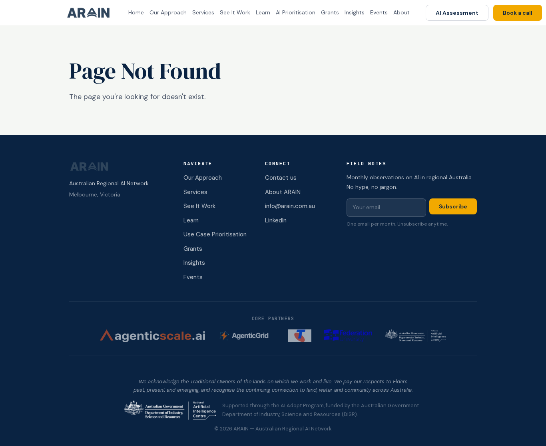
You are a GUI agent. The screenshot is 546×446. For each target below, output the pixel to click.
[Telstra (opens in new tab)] (299, 335)
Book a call (517, 12)
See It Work (235, 12)
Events (379, 12)
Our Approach (168, 12)
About (401, 12)
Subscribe (453, 206)
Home (136, 12)
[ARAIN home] (91, 13)
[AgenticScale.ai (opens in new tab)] (152, 335)
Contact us (281, 178)
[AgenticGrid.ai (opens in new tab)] (246, 335)
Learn (263, 12)
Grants (330, 12)
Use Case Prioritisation (215, 234)
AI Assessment (457, 12)
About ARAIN (283, 192)
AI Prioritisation (295, 12)
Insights (355, 12)
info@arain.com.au (290, 206)
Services (203, 12)
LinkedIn (276, 220)
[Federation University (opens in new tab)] (348, 335)
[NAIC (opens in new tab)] (415, 335)
